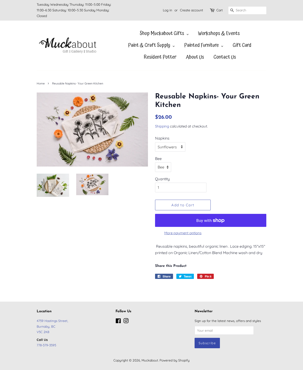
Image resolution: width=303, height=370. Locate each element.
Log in (167, 10)
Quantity (162, 178)
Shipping (162, 126)
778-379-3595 (46, 345)
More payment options (182, 233)
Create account (191, 10)
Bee (158, 158)
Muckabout (150, 360)
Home (41, 83)
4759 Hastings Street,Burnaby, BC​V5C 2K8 (52, 326)
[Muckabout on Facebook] (118, 322)
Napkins (162, 138)
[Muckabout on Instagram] (126, 322)
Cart (219, 10)
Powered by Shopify (175, 360)
